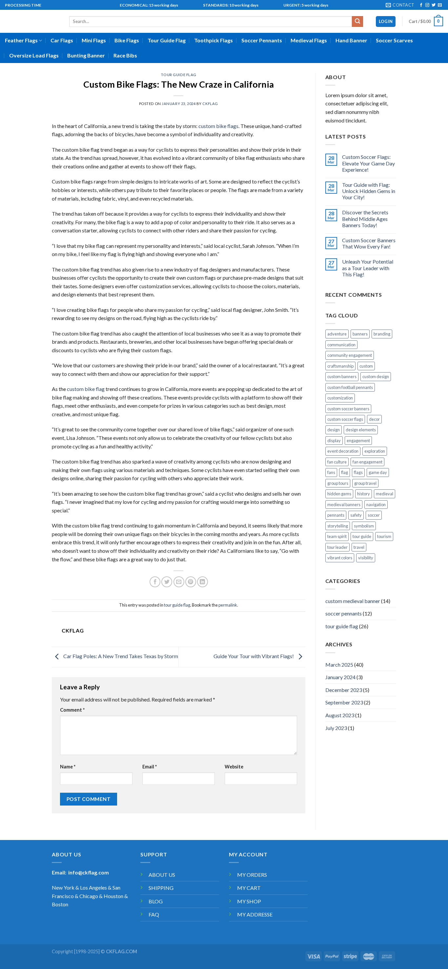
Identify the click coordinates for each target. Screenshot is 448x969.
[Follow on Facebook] (421, 5)
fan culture (337, 461)
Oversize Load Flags (34, 55)
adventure (337, 333)
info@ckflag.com (88, 872)
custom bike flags (218, 126)
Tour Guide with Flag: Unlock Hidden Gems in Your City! (368, 191)
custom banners (341, 376)
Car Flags (62, 40)
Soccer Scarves (394, 40)
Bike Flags (126, 40)
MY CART (249, 888)
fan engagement (367, 461)
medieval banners (343, 504)
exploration (374, 451)
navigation (376, 504)
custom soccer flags (345, 419)
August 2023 (339, 715)
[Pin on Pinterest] (190, 581)
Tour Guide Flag (167, 40)
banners (360, 333)
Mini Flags (94, 40)
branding (382, 333)
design (333, 429)
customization (340, 397)
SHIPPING (161, 888)
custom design (375, 376)
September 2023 (344, 702)
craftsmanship (340, 366)
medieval (384, 493)
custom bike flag (86, 389)
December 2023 (343, 690)
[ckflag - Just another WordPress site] (32, 21)
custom (366, 366)
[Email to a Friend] (178, 581)
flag (344, 472)
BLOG (156, 901)
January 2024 (340, 677)
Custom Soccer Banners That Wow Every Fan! (369, 243)
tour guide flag (178, 75)
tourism (384, 536)
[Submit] (357, 21)
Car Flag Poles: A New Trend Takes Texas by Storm (120, 656)
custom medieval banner (352, 601)
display (334, 440)
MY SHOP (249, 901)
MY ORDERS (252, 875)
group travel (365, 483)
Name (67, 766)
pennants (335, 515)
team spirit (337, 536)
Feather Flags (21, 40)
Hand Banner (351, 40)
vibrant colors (339, 557)
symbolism (364, 525)
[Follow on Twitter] (434, 5)
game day (378, 472)
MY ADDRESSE (255, 914)
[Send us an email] (440, 5)
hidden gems (339, 493)
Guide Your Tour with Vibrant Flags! (254, 656)
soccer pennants (343, 613)
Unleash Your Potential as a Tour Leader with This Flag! (367, 267)
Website (234, 766)
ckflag (210, 103)
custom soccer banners (348, 408)
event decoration (342, 451)
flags (358, 472)
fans (331, 472)
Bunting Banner (86, 55)
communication (341, 344)
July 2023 (336, 728)
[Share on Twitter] (166, 581)
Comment (72, 710)
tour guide (362, 536)
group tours (337, 483)
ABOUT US (162, 875)
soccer (374, 515)
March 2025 (339, 664)
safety (356, 515)
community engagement (349, 355)
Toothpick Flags (213, 40)
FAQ (154, 914)
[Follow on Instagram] (427, 5)
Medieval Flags (309, 40)
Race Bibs (125, 55)
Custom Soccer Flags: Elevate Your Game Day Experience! (368, 163)
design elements (361, 429)
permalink (227, 605)
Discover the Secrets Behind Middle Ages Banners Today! (365, 218)
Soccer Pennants (261, 40)
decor (374, 419)
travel (359, 547)
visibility (365, 557)
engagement (358, 440)
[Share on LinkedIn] (202, 581)
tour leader (337, 547)
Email (149, 766)
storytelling (337, 525)
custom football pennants (350, 387)
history (363, 493)
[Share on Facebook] (155, 581)
